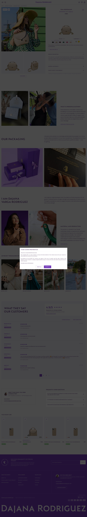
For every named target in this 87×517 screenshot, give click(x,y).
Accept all (47, 266)
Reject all (39, 266)
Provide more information (27, 263)
